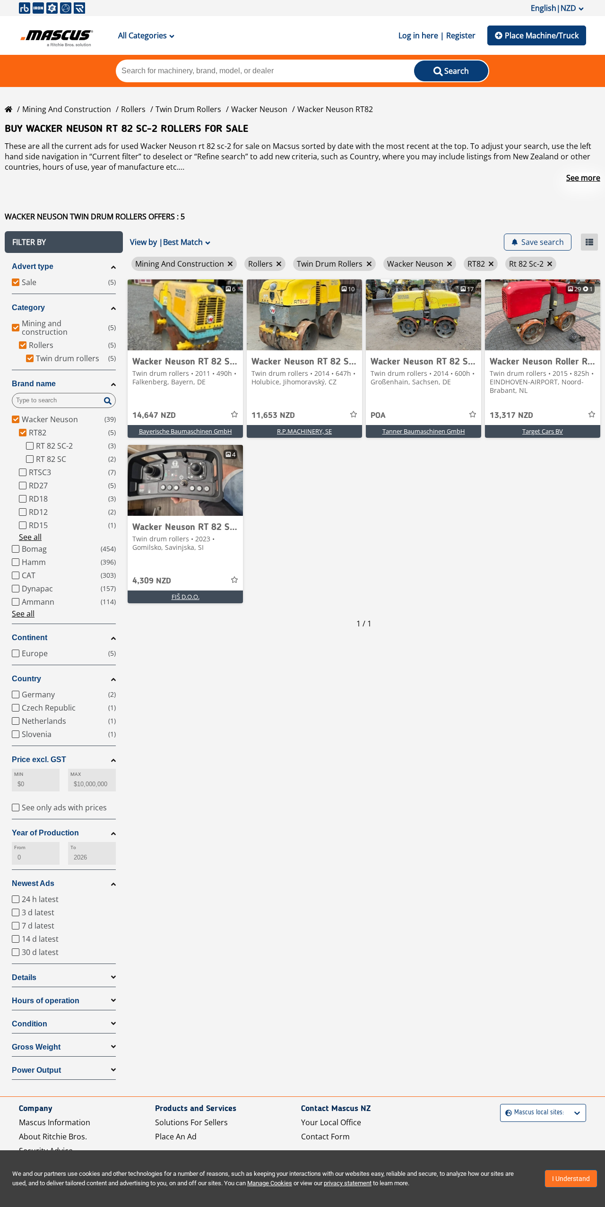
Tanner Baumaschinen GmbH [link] (423, 431)
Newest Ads (33, 883)
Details (24, 977)
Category (28, 308)
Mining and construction (66, 109)
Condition (29, 1024)
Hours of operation (45, 1001)
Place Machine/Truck (542, 35)
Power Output (36, 1070)
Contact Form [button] (325, 1136)
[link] (185, 314)
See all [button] (30, 537)
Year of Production (45, 833)
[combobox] (506, 1113)
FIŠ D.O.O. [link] (185, 596)
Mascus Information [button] (54, 1122)
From (20, 847)
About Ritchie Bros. (53, 1136)
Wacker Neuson (259, 109)
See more (583, 178)
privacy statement (348, 1183)
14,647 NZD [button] (154, 415)
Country (26, 679)
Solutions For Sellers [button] (191, 1122)
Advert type (32, 266)
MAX (75, 774)
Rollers (133, 109)
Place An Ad (176, 1136)
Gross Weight (36, 1047)
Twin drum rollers (188, 109)
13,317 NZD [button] (511, 415)
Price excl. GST (39, 759)
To (73, 847)
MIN (18, 774)
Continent (29, 638)
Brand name (34, 384)
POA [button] (378, 415)
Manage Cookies (269, 1183)
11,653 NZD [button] (273, 415)
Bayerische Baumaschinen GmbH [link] (185, 431)
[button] (64, 242)
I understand (571, 1178)
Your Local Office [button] (331, 1122)
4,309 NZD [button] (151, 581)
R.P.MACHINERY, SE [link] (304, 431)
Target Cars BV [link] (542, 431)
